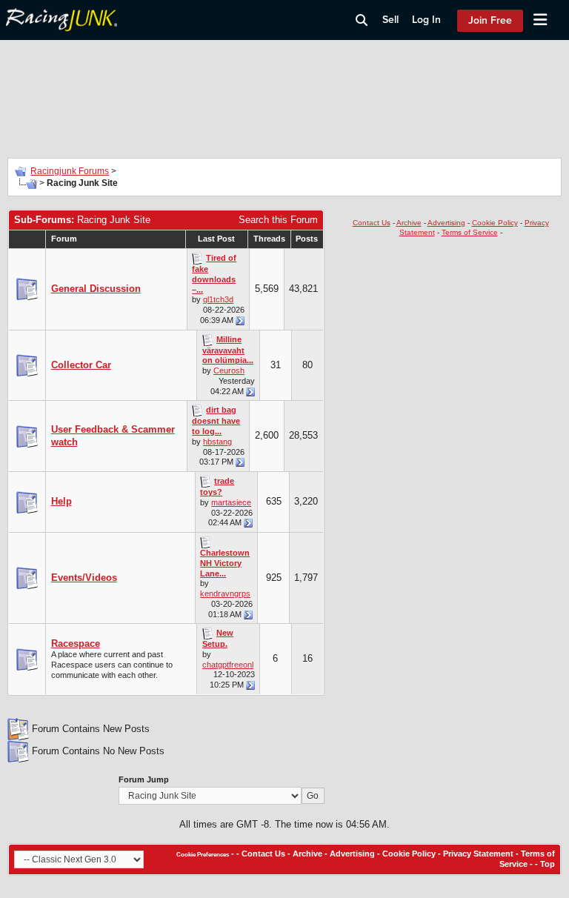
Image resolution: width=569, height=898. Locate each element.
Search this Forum (278, 219)
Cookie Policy (495, 223)
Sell (390, 19)
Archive (409, 223)
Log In (426, 19)
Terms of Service (470, 232)
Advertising (446, 223)
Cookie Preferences (202, 854)
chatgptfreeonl (227, 664)
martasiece (231, 502)
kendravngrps (225, 593)
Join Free (490, 20)
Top (547, 863)
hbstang (217, 441)
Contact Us (371, 223)
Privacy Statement (478, 853)
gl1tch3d (218, 299)
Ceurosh (228, 370)
